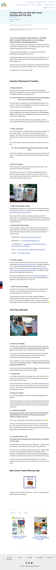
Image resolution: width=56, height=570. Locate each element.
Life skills (19, 512)
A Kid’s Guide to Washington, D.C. (30, 240)
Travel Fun (12, 21)
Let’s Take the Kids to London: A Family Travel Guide (31, 249)
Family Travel (12, 512)
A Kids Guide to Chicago (24, 253)
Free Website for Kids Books (39, 275)
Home (11, 25)
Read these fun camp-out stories (27, 264)
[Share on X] (1, 285)
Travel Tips (25, 512)
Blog (13, 25)
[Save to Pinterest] (1, 287)
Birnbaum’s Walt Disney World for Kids (30, 237)
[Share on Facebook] (1, 282)
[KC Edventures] (5, 4)
